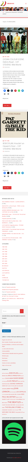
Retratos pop (5, 355)
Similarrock (4, 289)
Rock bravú (4, 358)
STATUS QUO (13, 399)
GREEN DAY (5, 385)
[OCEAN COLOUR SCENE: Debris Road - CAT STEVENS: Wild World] (14, 41)
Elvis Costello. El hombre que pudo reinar (11, 342)
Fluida (13, 457)
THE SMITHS (9, 410)
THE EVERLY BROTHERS (10, 405)
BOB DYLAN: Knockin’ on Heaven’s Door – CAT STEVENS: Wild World (13, 146)
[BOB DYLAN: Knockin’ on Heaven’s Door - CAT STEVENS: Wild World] (14, 125)
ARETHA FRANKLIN (5, 373)
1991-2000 (6, 56)
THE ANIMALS (19, 399)
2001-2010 (4, 258)
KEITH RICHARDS (13, 391)
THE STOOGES (15, 409)
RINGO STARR (19, 397)
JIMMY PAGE (10, 388)
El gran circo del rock (7, 339)
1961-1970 (4, 249)
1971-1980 (6, 140)
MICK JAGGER (11, 394)
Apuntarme (6, 331)
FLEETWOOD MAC (6, 383)
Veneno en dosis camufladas (9, 363)
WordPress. (18, 457)
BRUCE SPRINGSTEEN (14, 375)
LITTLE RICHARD (5, 394)
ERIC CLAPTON (21, 381)
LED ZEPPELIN (5, 270)
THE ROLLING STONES (13, 407)
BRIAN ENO (5, 375)
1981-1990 (4, 254)
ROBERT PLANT (6, 399)
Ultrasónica (4, 360)
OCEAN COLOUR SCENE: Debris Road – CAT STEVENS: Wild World (13, 62)
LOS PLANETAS (5, 273)
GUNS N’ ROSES (11, 385)
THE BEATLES (5, 280)
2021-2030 (4, 263)
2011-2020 (4, 261)
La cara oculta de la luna (8, 348)
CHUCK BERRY (9, 378)
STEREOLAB (5, 277)
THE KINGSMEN (19, 404)
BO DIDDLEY (5, 265)
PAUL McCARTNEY (9, 397)
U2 (22, 412)
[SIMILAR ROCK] (3, 3)
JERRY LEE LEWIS (18, 385)
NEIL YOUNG (18, 394)
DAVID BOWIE (18, 378)
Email (4, 322)
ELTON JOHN (4, 381)
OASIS (3, 275)
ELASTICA (4, 268)
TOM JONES (18, 412)
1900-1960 (4, 247)
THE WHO (12, 412)
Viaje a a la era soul (6, 365)
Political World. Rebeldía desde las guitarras (12, 353)
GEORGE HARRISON (16, 384)
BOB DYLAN (13, 373)
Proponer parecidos (11, 287)
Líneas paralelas (6, 351)
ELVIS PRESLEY (12, 381)
